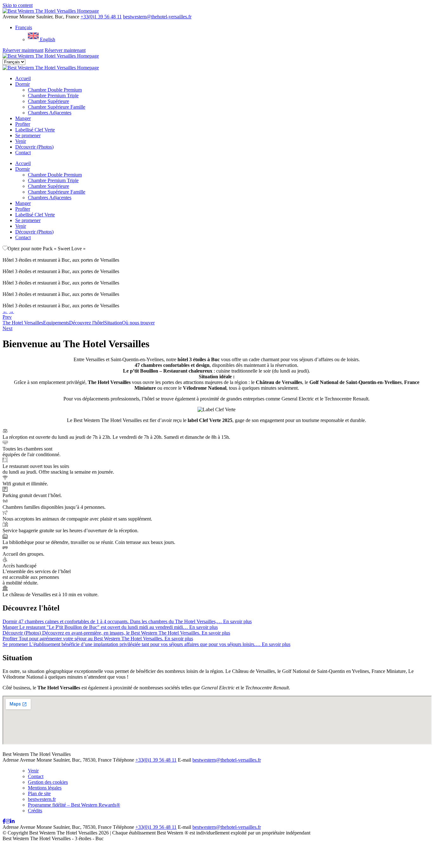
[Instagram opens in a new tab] (8, 821)
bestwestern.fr (42, 799)
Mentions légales (44, 787)
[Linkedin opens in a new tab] (12, 821)
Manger (23, 118)
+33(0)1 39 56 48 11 (101, 16)
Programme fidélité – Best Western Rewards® (74, 805)
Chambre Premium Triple (53, 95)
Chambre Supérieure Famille (56, 107)
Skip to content (18, 5)
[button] (23, 27)
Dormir (22, 84)
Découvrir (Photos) (34, 147)
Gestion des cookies (48, 782)
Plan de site (39, 793)
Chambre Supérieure (48, 101)
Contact (23, 152)
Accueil (23, 78)
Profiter (22, 124)
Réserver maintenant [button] (23, 50)
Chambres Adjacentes (49, 112)
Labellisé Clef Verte (35, 129)
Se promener (28, 135)
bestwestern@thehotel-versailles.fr (157, 16)
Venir (20, 141)
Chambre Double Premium (55, 90)
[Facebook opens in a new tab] (4, 821)
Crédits (35, 810)
